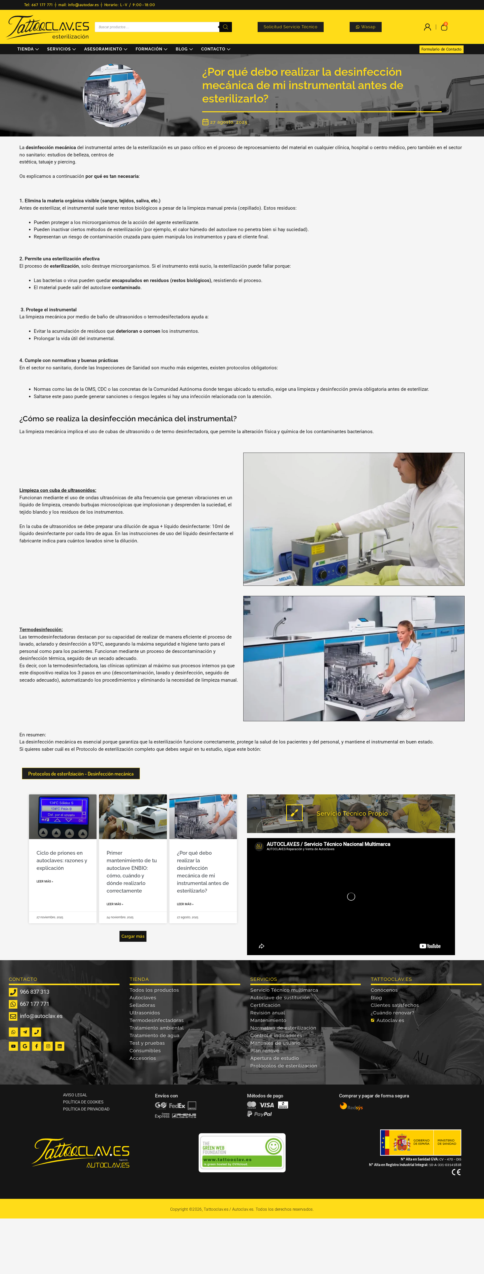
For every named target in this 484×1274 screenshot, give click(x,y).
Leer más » (45, 881)
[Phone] (36, 1032)
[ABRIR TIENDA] (37, 49)
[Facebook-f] (36, 1046)
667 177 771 (34, 1004)
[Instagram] (48, 1046)
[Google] (24, 1046)
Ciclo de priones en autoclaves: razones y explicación (62, 860)
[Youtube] (13, 1046)
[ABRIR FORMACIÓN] (166, 49)
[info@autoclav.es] (13, 1016)
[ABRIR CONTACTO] (229, 49)
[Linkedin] (59, 1046)
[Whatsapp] (13, 1032)
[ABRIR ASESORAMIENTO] (126, 49)
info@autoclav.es (41, 1016)
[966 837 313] (13, 992)
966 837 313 (34, 991)
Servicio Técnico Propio (352, 813)
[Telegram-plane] (24, 1032)
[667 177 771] (13, 1004)
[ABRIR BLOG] (191, 49)
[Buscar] (225, 27)
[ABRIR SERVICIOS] (74, 49)
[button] (132, 936)
